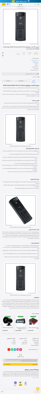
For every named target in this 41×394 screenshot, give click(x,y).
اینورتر (24, 54)
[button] (2, 324)
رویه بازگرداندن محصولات (35, 345)
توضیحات (33, 80)
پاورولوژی (28, 300)
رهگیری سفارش (24, 342)
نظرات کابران (8, 80)
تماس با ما (13, 343)
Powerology (18, 54)
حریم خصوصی (36, 343)
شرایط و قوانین (36, 342)
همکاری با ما (13, 342)
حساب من (25, 340)
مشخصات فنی (21, 80)
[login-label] (4, 4)
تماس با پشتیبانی (24, 343)
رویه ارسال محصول (36, 340)
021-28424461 (7, 364)
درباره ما (14, 340)
